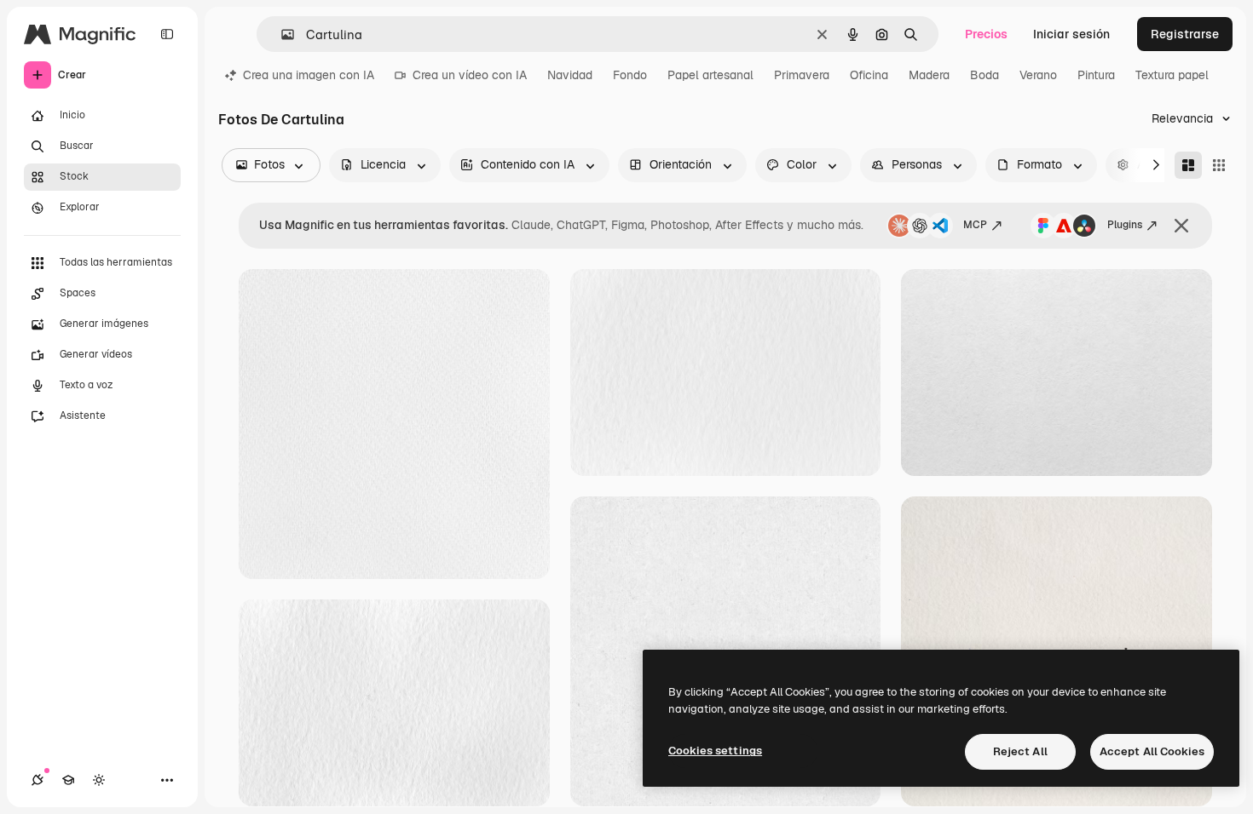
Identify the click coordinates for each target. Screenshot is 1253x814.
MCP (975, 225)
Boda (984, 75)
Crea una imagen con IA (308, 75)
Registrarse (1185, 34)
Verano (1038, 75)
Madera (929, 75)
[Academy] (68, 780)
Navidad (569, 75)
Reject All (1020, 751)
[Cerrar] (1181, 225)
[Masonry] (1188, 165)
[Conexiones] (37, 780)
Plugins (1124, 225)
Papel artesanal (710, 75)
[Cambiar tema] (99, 780)
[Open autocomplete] (280, 34)
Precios (986, 34)
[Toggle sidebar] (167, 34)
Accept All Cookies (1152, 751)
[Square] (1219, 165)
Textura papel (1172, 75)
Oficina (869, 75)
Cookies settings (715, 750)
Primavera (801, 75)
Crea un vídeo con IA (470, 75)
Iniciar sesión (1071, 34)
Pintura (1096, 75)
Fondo (630, 75)
